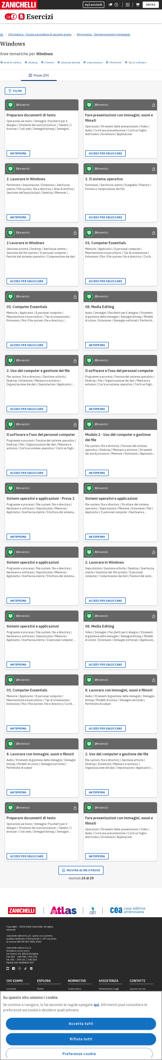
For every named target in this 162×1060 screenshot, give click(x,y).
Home (40, 988)
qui (96, 1004)
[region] (81, 1025)
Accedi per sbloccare (105, 153)
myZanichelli (93, 5)
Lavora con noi (137, 988)
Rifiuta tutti (81, 1039)
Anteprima (18, 153)
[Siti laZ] (127, 5)
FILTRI (17, 91)
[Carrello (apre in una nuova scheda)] (137, 5)
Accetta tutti (81, 1023)
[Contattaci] (116, 4)
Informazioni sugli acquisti (109, 990)
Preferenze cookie (79, 1054)
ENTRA (150, 5)
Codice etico (74, 988)
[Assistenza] (110, 4)
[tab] (39, 75)
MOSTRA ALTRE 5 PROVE (83, 870)
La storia (11, 988)
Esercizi (39, 16)
